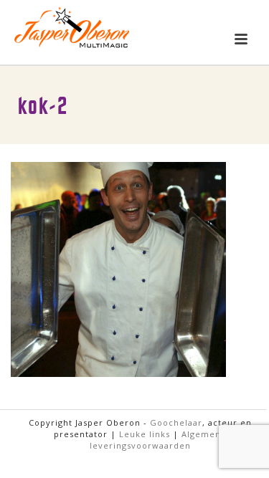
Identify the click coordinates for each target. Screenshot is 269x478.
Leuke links (144, 434)
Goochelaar (176, 422)
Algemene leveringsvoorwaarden (158, 440)
